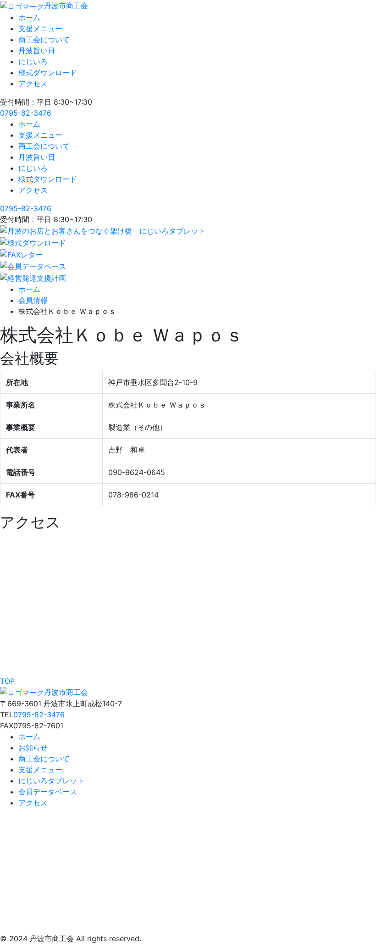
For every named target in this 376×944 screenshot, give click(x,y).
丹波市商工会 (66, 5)
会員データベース (47, 791)
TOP (7, 681)
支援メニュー (40, 28)
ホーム (29, 17)
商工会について (44, 39)
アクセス (33, 83)
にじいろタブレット (51, 780)
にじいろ (33, 61)
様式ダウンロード (47, 72)
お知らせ (33, 747)
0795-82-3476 (25, 112)
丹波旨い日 (36, 50)
